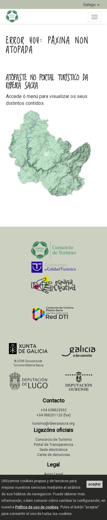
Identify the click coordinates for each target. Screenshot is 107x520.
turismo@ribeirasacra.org (53, 423)
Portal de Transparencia (53, 445)
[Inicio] (15, 16)
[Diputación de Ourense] (78, 381)
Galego (90, 4)
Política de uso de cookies (37, 507)
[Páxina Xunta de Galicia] (28, 348)
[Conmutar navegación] (94, 17)
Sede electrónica (53, 450)
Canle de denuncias (53, 455)
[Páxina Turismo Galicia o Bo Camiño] (79, 352)
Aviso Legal (53, 474)
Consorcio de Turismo (53, 440)
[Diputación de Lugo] (28, 380)
